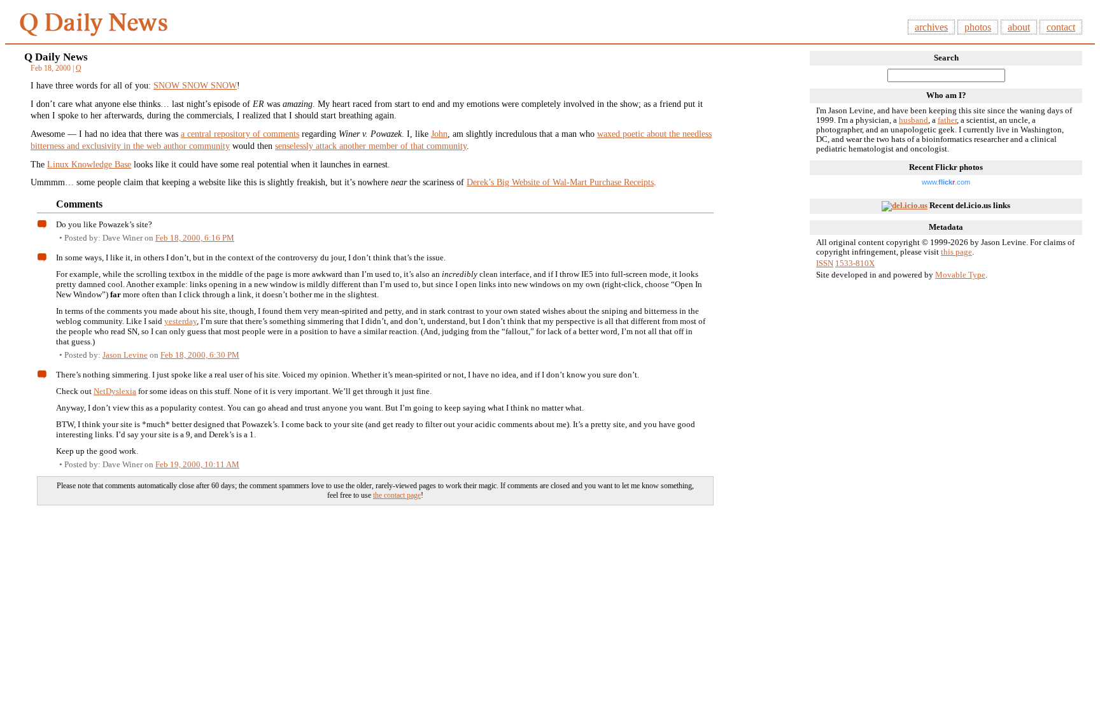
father (947, 120)
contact (1061, 27)
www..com (946, 182)
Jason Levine (125, 355)
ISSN (824, 263)
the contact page (397, 495)
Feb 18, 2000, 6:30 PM (199, 355)
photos (977, 27)
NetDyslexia (115, 391)
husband (913, 120)
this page (956, 252)
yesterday (180, 321)
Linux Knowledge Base (89, 164)
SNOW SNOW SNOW (195, 85)
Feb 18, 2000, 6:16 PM (194, 238)
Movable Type (960, 275)
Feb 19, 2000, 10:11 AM (197, 464)
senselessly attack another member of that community (371, 146)
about (1019, 27)
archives (931, 27)
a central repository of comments (240, 134)
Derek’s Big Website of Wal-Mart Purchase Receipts (560, 182)
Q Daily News (56, 57)
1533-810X (855, 263)
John (439, 134)
